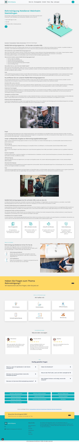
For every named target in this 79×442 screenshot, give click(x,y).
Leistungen (56, 2)
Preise (48, 2)
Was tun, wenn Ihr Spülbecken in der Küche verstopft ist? (18, 367)
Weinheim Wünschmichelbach (39, 399)
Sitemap (30, 434)
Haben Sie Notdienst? (47, 367)
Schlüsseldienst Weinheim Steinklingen (38, 409)
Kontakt (44, 2)
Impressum (31, 430)
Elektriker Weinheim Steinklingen (54, 409)
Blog (52, 2)
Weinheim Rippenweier (63, 393)
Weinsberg (63, 399)
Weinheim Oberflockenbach (16, 393)
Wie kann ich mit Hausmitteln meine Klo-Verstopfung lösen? (17, 374)
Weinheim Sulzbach (63, 396)
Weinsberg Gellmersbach (16, 402)
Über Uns (31, 2)
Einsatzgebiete (37, 2)
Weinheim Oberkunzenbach (39, 393)
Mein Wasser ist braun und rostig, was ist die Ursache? (53, 379)
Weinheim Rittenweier (39, 396)
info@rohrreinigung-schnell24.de (14, 429)
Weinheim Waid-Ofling (16, 399)
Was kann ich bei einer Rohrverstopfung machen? (20, 381)
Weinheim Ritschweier (16, 396)
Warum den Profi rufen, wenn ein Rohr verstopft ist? (55, 372)
